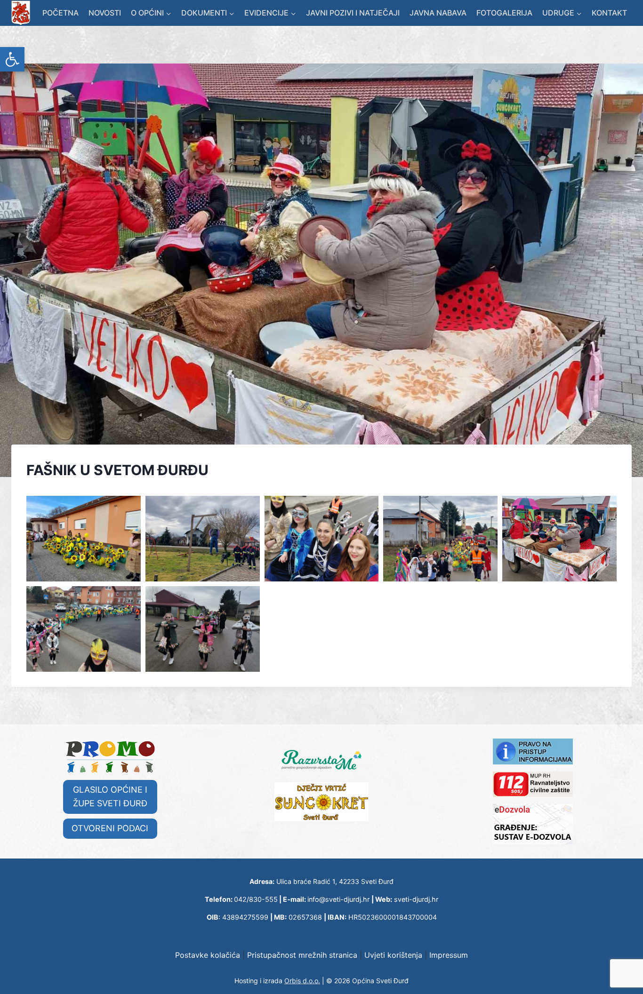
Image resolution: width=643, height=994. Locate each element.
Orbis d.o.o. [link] (302, 981)
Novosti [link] (104, 12)
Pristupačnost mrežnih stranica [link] (302, 955)
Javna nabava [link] (438, 12)
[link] (12, 59)
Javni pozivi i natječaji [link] (353, 12)
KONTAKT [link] (609, 12)
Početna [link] (60, 12)
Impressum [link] (448, 955)
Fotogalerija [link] (504, 12)
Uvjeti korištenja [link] (393, 955)
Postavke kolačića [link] (207, 955)
